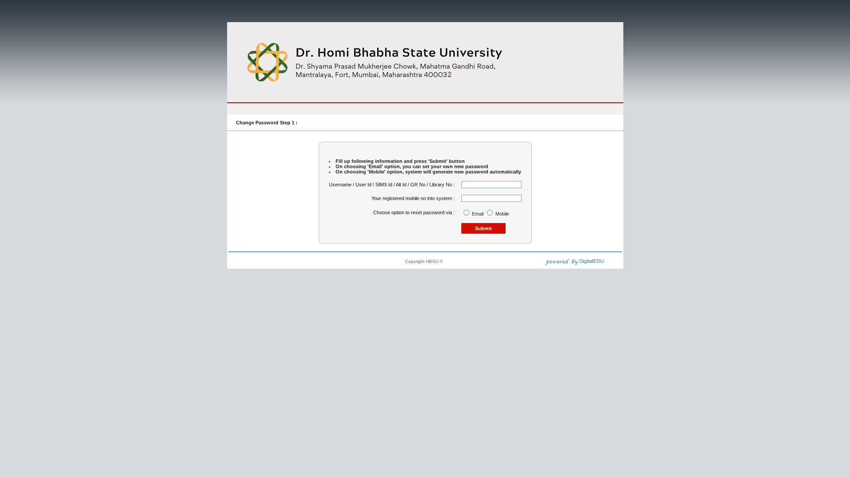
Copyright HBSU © (424, 261)
